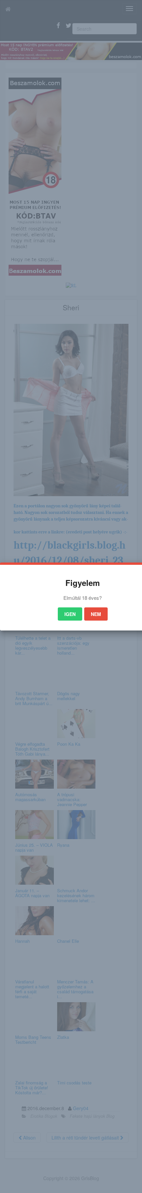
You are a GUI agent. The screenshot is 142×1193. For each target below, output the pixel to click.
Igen (70, 614)
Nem (96, 614)
